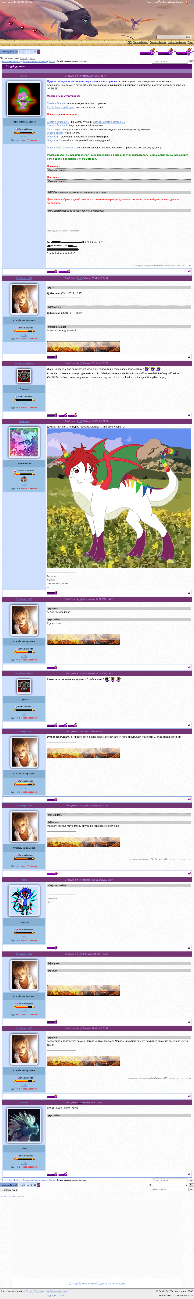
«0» (24, 404)
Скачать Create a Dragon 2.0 (109, 121)
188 (80, 880)
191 (80, 1102)
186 (80, 731)
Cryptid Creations (35, 1291)
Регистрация (23, 29)
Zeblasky (24, 58)
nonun (32, 58)
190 (80, 1028)
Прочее (52, 61)
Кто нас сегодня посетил (12, 1196)
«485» (24, 136)
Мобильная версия (56, 1291)
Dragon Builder (55, 132)
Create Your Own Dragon (60, 107)
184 (80, 599)
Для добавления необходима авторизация (97, 1283)
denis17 (24, 1102)
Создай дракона (64, 61)
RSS (191, 2)
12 (35, 52)
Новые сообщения (177, 42)
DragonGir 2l (54, 140)
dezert (24, 76)
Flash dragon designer (59, 129)
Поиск (190, 42)
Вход (36, 32)
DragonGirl (53, 136)
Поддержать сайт (55, 1295)
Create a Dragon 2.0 (58, 121)
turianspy (24, 421)
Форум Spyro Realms (11, 61)
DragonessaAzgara (24, 363)
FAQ (130, 42)
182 (80, 363)
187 (80, 805)
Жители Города (140, 42)
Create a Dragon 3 (57, 125)
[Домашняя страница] (63, 415)
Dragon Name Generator (60, 147)
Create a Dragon (56, 103)
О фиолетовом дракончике (35, 61)
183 (80, 421)
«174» (24, 335)
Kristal (24, 880)
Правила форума (158, 42)
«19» (24, 937)
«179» (24, 1163)
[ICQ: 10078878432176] (73, 415)
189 (80, 954)
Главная (12, 25)
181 (80, 278)
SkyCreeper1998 (24, 278)
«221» (24, 485)
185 (80, 673)
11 (31, 52)
